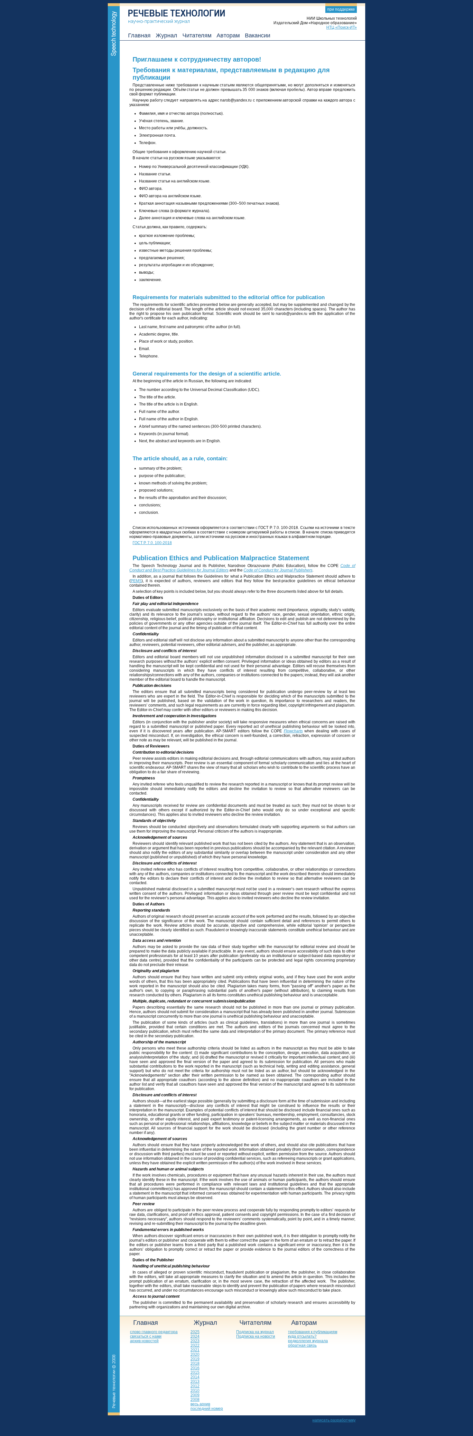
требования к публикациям (312, 1332)
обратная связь (302, 1345)
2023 (194, 1341)
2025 (194, 1332)
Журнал (166, 35)
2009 (194, 1395)
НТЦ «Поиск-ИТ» (341, 27)
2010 (194, 1390)
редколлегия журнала (308, 1341)
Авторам (228, 35)
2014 (194, 1377)
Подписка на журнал (255, 1332)
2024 (194, 1336)
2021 (194, 1350)
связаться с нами (146, 1336)
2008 (194, 1399)
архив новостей (144, 1341)
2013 (194, 1381)
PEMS (136, 581)
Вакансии (257, 35)
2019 (194, 1359)
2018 (194, 1363)
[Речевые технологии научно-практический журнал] (172, 13)
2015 (194, 1372)
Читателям (196, 35)
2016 (194, 1368)
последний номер (206, 1408)
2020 (194, 1354)
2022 (194, 1345)
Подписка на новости (255, 1336)
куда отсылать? (302, 1336)
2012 (194, 1386)
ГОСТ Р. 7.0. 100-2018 (152, 543)
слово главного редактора (154, 1332)
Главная (139, 35)
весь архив (200, 1404)
